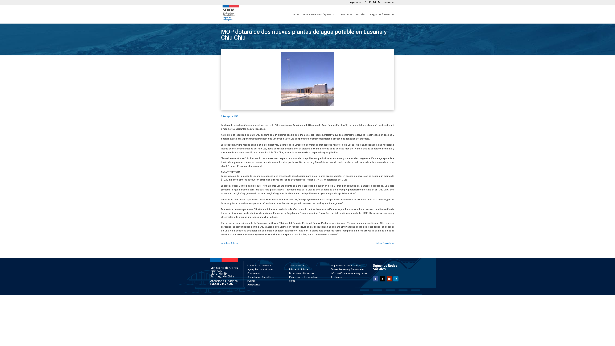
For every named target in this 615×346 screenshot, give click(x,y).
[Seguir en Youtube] (389, 278)
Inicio (296, 14)
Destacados (345, 14)
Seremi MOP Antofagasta (317, 14)
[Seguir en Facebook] (375, 278)
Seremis (387, 3)
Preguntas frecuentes (382, 14)
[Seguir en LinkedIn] (395, 278)
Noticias (360, 14)
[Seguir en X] (382, 278)
